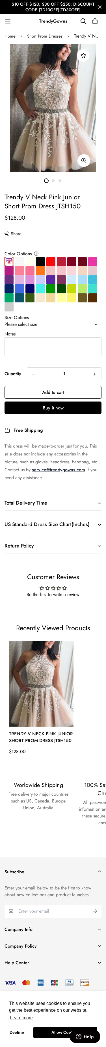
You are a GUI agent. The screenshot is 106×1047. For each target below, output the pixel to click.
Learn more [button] (21, 1017)
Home (10, 36)
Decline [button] (17, 1032)
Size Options (17, 317)
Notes (10, 334)
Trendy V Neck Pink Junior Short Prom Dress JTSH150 (41, 737)
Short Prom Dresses (44, 36)
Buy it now (53, 408)
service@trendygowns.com (58, 469)
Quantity (13, 373)
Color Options (18, 253)
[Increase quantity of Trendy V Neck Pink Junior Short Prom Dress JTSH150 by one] (94, 374)
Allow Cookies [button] (65, 1032)
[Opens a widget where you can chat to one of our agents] (84, 1037)
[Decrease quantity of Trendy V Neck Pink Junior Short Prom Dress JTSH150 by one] (33, 374)
